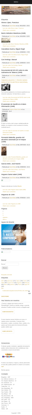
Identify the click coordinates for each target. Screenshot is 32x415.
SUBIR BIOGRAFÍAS (7, 311)
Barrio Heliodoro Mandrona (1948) (13, 33)
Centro (24, 280)
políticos (12, 284)
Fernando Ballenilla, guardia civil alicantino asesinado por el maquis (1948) (13, 140)
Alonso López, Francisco (10, 22)
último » (5, 219)
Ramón (20, 186)
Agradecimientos (14, 290)
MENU (16, 2)
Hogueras (19, 282)
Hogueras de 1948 (7, 195)
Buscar (3, 264)
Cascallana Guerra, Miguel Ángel (13, 49)
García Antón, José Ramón (11, 164)
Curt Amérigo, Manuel (9, 59)
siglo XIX (27, 284)
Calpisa (18, 280)
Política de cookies (23, 290)
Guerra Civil (10, 282)
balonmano (10, 280)
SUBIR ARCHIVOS (7, 331)
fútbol (2, 282)
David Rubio (13, 25)
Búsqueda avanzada (6, 274)
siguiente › (5, 217)
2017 (2, 280)
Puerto (19, 284)
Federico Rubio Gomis (15, 109)
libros (5, 284)
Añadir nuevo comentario (9, 30)
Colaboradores (6, 290)
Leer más (13, 28)
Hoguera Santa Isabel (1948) (11, 174)
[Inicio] (16, 14)
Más (2, 288)
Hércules (27, 282)
